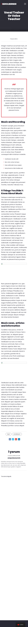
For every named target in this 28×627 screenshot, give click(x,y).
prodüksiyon (17, 434)
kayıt (8, 434)
